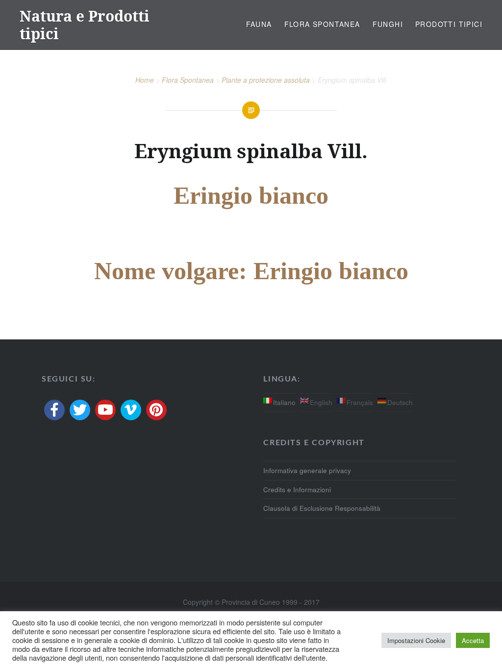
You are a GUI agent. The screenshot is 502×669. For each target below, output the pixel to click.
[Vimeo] (131, 410)
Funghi (388, 24)
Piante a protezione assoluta (266, 80)
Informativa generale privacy (307, 470)
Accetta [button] (473, 640)
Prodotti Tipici (448, 24)
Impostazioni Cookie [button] (416, 640)
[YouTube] (105, 410)
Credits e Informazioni (297, 489)
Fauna (259, 24)
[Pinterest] (156, 410)
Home (144, 80)
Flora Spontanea (322, 24)
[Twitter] (80, 410)
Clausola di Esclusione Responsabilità (321, 508)
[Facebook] (54, 410)
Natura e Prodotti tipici (85, 25)
